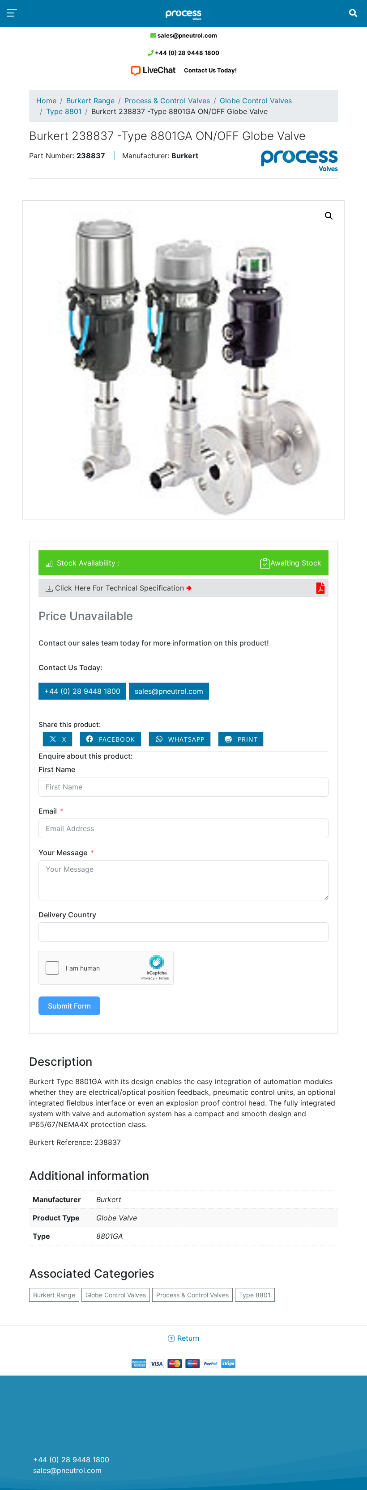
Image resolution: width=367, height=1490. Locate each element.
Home (46, 100)
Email (47, 810)
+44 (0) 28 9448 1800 (186, 52)
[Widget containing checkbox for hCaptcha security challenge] (106, 968)
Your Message (62, 852)
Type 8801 (63, 111)
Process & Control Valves (167, 100)
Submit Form (69, 1005)
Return (187, 1338)
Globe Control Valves (256, 100)
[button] (329, 216)
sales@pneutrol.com (186, 35)
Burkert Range (90, 100)
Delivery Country (67, 914)
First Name (56, 769)
